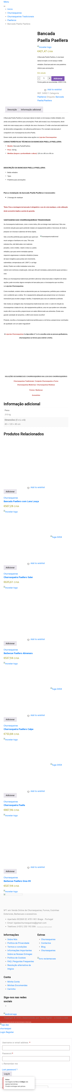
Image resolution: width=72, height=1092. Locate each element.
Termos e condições (17, 947)
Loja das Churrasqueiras (14, 286)
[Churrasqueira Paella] (33, 765)
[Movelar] (11, 512)
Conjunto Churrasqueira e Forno (46, 381)
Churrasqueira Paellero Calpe (18, 729)
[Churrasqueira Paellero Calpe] (33, 689)
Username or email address (16, 1042)
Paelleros (41, 97)
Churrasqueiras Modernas (26, 385)
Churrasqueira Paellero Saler (18, 577)
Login (2, 1032)
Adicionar (58, 78)
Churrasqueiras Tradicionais (24, 381)
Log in (7, 1074)
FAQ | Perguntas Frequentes (20, 961)
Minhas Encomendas (17, 985)
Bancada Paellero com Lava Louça (21, 501)
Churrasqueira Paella (14, 805)
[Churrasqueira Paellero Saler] (33, 537)
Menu (6, 2)
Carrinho (11, 989)
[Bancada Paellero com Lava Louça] (27, 461)
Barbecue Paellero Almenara (18, 653)
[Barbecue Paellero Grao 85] (27, 841)
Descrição (12, 109)
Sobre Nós (12, 939)
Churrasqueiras (11, 498)
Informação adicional (31, 109)
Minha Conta (13, 981)
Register (10, 1032)
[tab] (12, 110)
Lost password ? (9, 1069)
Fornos (32, 390)
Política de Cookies (16, 958)
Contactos (46, 943)
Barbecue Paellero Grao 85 (17, 881)
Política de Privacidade (18, 943)
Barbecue (39, 390)
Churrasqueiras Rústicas (46, 385)
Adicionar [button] (10, 491)
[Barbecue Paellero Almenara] (27, 613)
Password (7, 1053)
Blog (43, 947)
